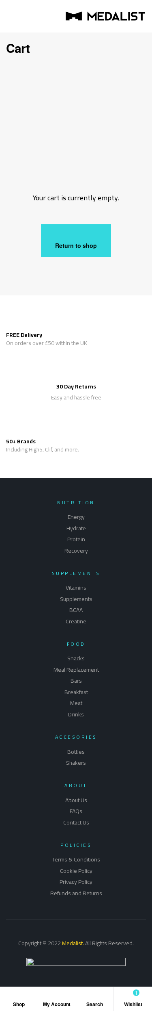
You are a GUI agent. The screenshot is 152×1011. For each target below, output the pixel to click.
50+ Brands (21, 441)
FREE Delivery (24, 335)
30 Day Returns (76, 386)
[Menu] (8, 16)
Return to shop (76, 245)
